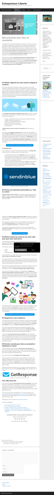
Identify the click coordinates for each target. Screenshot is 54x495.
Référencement (45, 197)
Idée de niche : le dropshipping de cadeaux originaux (12, 442)
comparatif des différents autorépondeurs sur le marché (14, 394)
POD (45, 193)
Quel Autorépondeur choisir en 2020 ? (13, 405)
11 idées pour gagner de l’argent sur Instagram (47, 145)
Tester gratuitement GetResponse (20, 233)
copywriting (49, 176)
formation (44, 186)
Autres (28, 9)
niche (43, 193)
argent (48, 170)
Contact (3, 484)
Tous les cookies (21, 249)
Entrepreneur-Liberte (14, 3)
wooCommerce (47, 204)
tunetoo (44, 204)
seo (48, 200)
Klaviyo (34, 394)
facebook (48, 183)
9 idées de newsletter (47, 148)
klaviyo (18, 441)
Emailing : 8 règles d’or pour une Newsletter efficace (16, 407)
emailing (46, 182)
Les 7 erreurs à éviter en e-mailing (12, 406)
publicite (47, 196)
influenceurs (45, 189)
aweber (4, 441)
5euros (44, 168)
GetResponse (21, 395)
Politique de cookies (6, 485)
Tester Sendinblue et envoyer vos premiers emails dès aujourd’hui (20, 314)
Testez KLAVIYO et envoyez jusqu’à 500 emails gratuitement (20, 145)
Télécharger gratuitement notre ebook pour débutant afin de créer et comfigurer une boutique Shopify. (47, 94)
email (43, 182)
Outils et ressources (37, 9)
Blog (47, 175)
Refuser (33, 249)
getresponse (14, 441)
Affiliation (23, 9)
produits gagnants (46, 195)
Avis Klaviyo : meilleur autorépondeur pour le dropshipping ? (17, 409)
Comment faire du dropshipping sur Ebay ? (11, 443)
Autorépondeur (6, 440)
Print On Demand (48, 193)
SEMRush (46, 199)
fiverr (48, 185)
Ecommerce (49, 180)
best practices (8, 441)
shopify (45, 202)
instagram (45, 191)
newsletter (21, 441)
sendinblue (45, 200)
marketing (44, 192)
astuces (44, 171)
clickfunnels (45, 176)
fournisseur (47, 186)
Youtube (44, 205)
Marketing (17, 9)
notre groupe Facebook (22, 399)
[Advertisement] (19, 73)
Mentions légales (5, 482)
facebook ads (44, 185)
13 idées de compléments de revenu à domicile (46, 157)
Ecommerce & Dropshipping (6, 9)
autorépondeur (46, 173)
